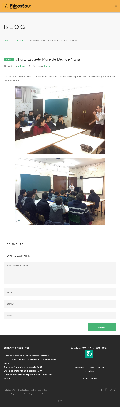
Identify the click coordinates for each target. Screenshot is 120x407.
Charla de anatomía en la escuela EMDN (23, 370)
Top (60, 401)
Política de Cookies (43, 393)
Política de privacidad (13, 393)
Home (7, 40)
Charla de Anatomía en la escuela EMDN (23, 367)
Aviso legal (28, 393)
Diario (47, 65)
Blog (20, 40)
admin (21, 65)
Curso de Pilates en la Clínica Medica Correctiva (27, 355)
